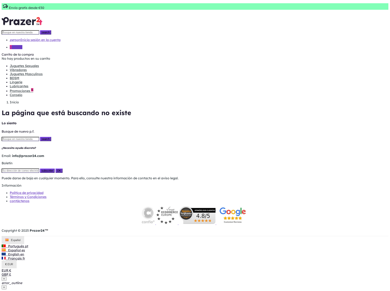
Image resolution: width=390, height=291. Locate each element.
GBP (6, 274)
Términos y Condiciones (28, 197)
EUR (6, 270)
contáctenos (19, 201)
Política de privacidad (26, 193)
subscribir (47, 170)
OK (59, 170)
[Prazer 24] (22, 28)
